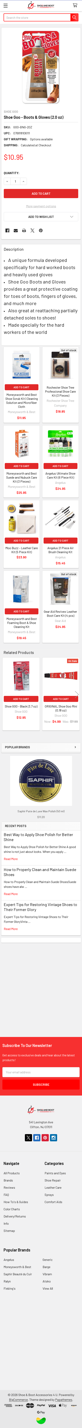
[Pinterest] (40, 230)
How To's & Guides (16, 1202)
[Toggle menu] (5, 5)
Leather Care (53, 1187)
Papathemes (63, 1399)
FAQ (6, 1194)
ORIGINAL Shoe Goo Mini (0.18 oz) (61, 708)
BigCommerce (18, 1399)
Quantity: (12, 173)
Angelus (9, 1259)
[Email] (15, 230)
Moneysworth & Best (17, 1267)
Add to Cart (21, 387)
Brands (8, 1180)
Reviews (9, 1187)
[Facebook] (7, 230)
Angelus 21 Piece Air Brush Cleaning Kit (60, 550)
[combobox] (41, 17)
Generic (48, 1259)
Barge (46, 1267)
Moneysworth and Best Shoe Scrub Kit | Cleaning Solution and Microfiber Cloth (21, 400)
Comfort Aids (53, 1202)
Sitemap (9, 1230)
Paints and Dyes (55, 1173)
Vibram (47, 1274)
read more (11, 859)
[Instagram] (53, 1137)
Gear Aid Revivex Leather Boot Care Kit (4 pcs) (60, 613)
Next (77, 694)
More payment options (41, 206)
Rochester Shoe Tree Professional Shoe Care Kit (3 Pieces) (60, 391)
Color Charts (12, 1209)
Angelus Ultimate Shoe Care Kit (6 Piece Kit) (60, 475)
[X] (32, 230)
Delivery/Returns (15, 1216)
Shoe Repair (53, 1180)
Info (6, 1223)
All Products (12, 1173)
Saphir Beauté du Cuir (18, 1274)
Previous (5, 694)
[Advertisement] (41, 984)
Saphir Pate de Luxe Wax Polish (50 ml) (41, 811)
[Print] (24, 230)
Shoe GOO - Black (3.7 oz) (21, 706)
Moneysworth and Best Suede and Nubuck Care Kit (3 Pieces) (21, 477)
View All (48, 1288)
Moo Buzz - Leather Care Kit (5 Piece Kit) (21, 550)
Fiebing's (10, 1288)
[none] (41, 67)
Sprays (49, 1194)
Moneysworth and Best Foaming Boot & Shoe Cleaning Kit (21, 623)
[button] (41, 216)
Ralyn (7, 1281)
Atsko (47, 1281)
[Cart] (76, 5)
